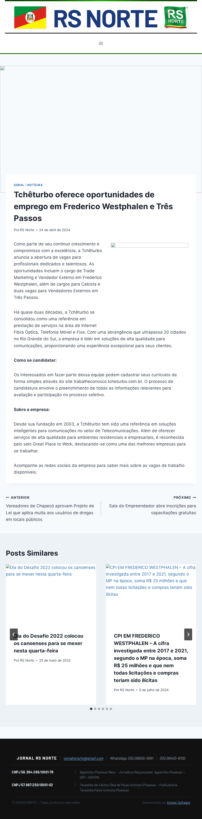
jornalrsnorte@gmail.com (83, 758)
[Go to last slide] (14, 634)
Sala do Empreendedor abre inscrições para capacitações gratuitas (152, 505)
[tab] (91, 709)
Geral (19, 185)
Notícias (35, 185)
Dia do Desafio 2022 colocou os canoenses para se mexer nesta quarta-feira (48, 643)
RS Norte (27, 230)
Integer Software (178, 802)
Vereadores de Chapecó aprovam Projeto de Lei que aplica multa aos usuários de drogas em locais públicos (50, 508)
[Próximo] (188, 634)
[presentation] (51, 594)
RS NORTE (105, 17)
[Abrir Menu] (101, 43)
